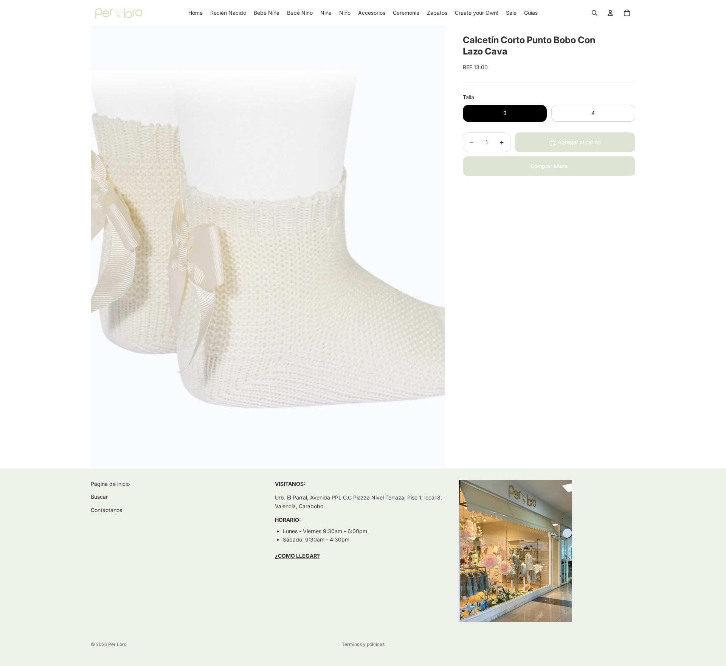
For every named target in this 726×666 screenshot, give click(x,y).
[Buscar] (594, 13)
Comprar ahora (549, 166)
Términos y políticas (363, 644)
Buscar (99, 496)
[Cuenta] (610, 13)
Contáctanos (106, 510)
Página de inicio (110, 484)
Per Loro (117, 644)
